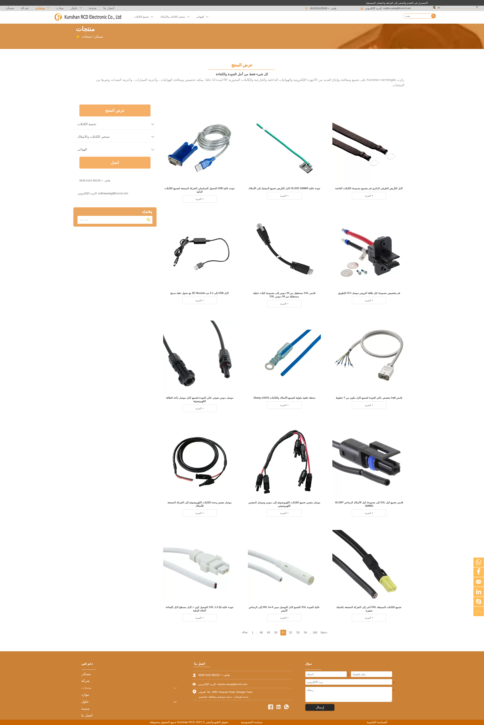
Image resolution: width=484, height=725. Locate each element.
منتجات (86, 36)
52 (290, 632)
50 (275, 632)
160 (315, 632)
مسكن (98, 36)
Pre (244, 632)
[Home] (87, 17)
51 (283, 632)
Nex (324, 632)
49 (268, 632)
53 (297, 632)
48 (261, 632)
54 (305, 632)
